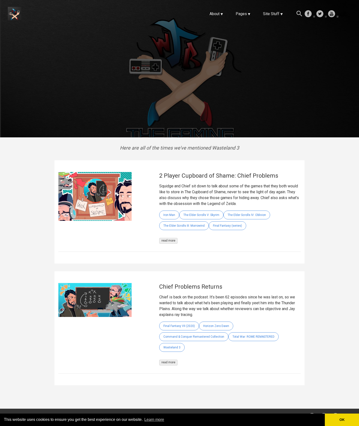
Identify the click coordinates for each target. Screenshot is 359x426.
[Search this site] (299, 14)
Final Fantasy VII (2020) (179, 326)
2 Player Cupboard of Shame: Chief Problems (218, 175)
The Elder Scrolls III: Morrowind (184, 225)
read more (168, 240)
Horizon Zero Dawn (216, 326)
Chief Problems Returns (190, 286)
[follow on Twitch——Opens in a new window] (344, 14)
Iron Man (169, 215)
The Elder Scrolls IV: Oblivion (247, 215)
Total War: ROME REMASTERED (253, 336)
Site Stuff (271, 13)
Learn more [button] (154, 419)
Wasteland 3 (171, 347)
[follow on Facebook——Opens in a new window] (309, 14)
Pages (241, 13)
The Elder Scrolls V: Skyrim (201, 215)
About (215, 13)
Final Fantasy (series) (227, 225)
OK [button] (342, 420)
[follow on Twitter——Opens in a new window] (321, 14)
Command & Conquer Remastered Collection (193, 336)
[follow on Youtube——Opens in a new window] (333, 14)
